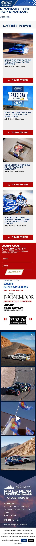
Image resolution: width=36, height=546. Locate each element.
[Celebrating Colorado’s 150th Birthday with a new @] (18, 418)
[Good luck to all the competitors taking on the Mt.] (18, 349)
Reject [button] (31, 540)
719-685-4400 (10, 515)
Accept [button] (24, 540)
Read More (18, 543)
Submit (14, 272)
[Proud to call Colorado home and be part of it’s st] (18, 453)
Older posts (5, 17)
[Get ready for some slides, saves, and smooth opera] (18, 384)
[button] (5, 319)
